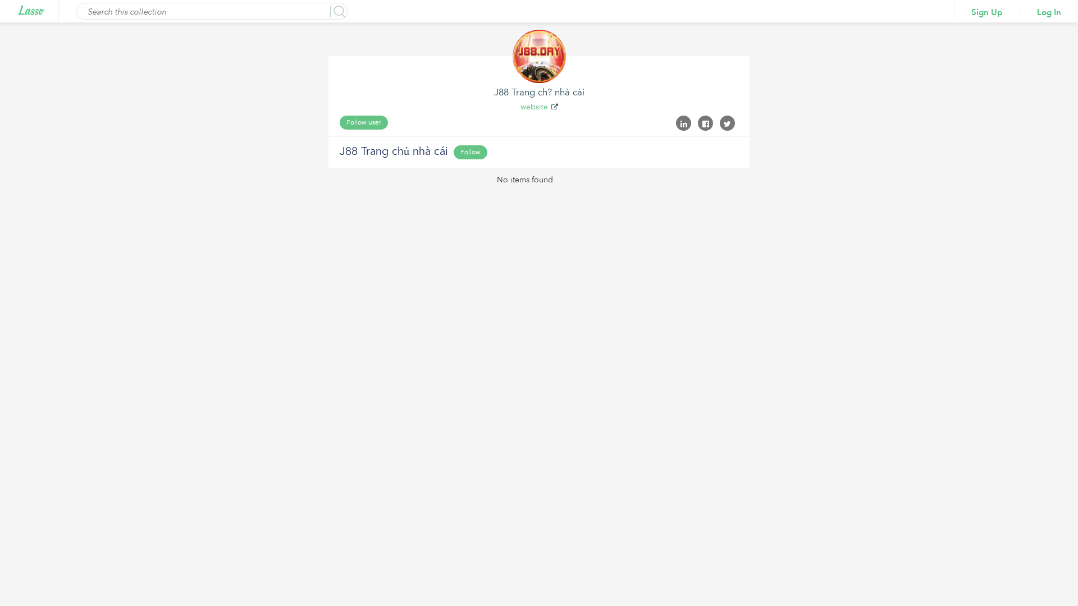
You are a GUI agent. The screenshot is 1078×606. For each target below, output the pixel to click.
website (534, 107)
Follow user (363, 122)
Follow (470, 152)
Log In (1049, 12)
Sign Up (987, 12)
